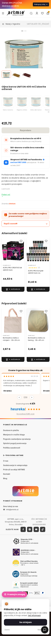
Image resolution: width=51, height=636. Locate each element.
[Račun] (37, 13)
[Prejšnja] (19, 397)
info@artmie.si (12, 509)
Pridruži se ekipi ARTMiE (14, 470)
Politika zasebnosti (11, 448)
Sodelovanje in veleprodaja (15, 465)
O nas (5, 461)
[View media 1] (6, 74)
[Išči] (31, 13)
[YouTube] (36, 529)
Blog (5, 478)
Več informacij (34, 615)
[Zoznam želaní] (42, 13)
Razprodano (25, 130)
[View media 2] (16, 74)
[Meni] (3, 13)
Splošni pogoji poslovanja (14, 443)
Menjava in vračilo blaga (14, 435)
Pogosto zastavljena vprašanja (17, 439)
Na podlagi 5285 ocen (26, 414)
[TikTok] (42, 529)
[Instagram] (29, 529)
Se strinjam (25, 622)
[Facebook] (23, 529)
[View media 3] (26, 74)
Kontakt (6, 474)
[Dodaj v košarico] (13, 289)
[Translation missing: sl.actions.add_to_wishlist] (21, 241)
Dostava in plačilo (11, 430)
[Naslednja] (32, 397)
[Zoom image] (24, 56)
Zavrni (7, 629)
